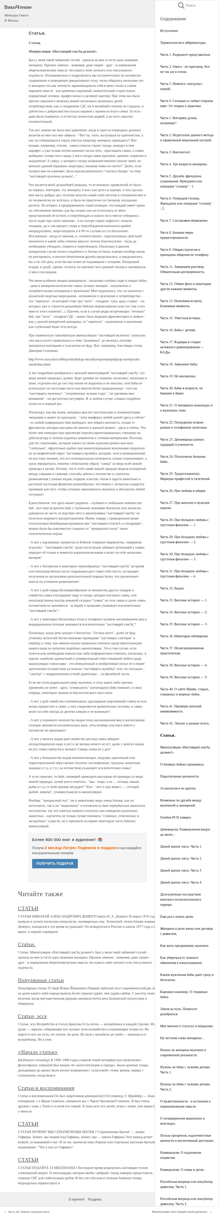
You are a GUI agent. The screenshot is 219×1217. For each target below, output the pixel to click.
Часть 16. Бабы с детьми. (178, 329)
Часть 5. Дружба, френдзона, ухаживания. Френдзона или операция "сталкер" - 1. (181, 181)
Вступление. (169, 30)
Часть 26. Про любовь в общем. (183, 490)
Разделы (95, 1199)
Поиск (186, 5)
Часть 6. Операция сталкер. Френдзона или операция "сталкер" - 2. (186, 203)
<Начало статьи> (38, 1051)
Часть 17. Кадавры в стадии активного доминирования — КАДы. (182, 346)
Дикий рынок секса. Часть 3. (181, 870)
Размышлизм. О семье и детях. (182, 1169)
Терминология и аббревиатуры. (183, 42)
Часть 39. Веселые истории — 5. (183, 677)
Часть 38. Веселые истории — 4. (183, 665)
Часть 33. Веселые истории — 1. (183, 600)
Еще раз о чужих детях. (177, 916)
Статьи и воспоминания (46, 1087)
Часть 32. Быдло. (172, 588)
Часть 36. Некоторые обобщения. (184, 636)
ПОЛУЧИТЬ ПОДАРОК (55, 863)
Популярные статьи (41, 980)
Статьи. (27, 944)
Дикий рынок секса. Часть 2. (181, 858)
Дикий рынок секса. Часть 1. (181, 846)
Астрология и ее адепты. (178, 788)
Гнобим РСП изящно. (176, 817)
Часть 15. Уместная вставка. (180, 318)
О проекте (76, 1199)
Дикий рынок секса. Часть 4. (181, 882)
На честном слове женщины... (182, 1038)
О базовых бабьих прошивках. (182, 764)
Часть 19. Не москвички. (178, 376)
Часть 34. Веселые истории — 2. (183, 612)
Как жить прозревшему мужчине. (184, 945)
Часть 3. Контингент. (175, 152)
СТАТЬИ (28, 908)
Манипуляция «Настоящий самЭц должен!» (180, 1211)
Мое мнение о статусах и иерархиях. (187, 1026)
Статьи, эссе (32, 1015)
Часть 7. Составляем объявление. (184, 220)
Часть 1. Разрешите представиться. (185, 54)
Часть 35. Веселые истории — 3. (183, 624)
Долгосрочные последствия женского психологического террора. (180, 899)
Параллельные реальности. (180, 776)
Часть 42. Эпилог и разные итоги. (185, 723)
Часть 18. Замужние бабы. (179, 364)
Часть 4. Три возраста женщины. (184, 164)
